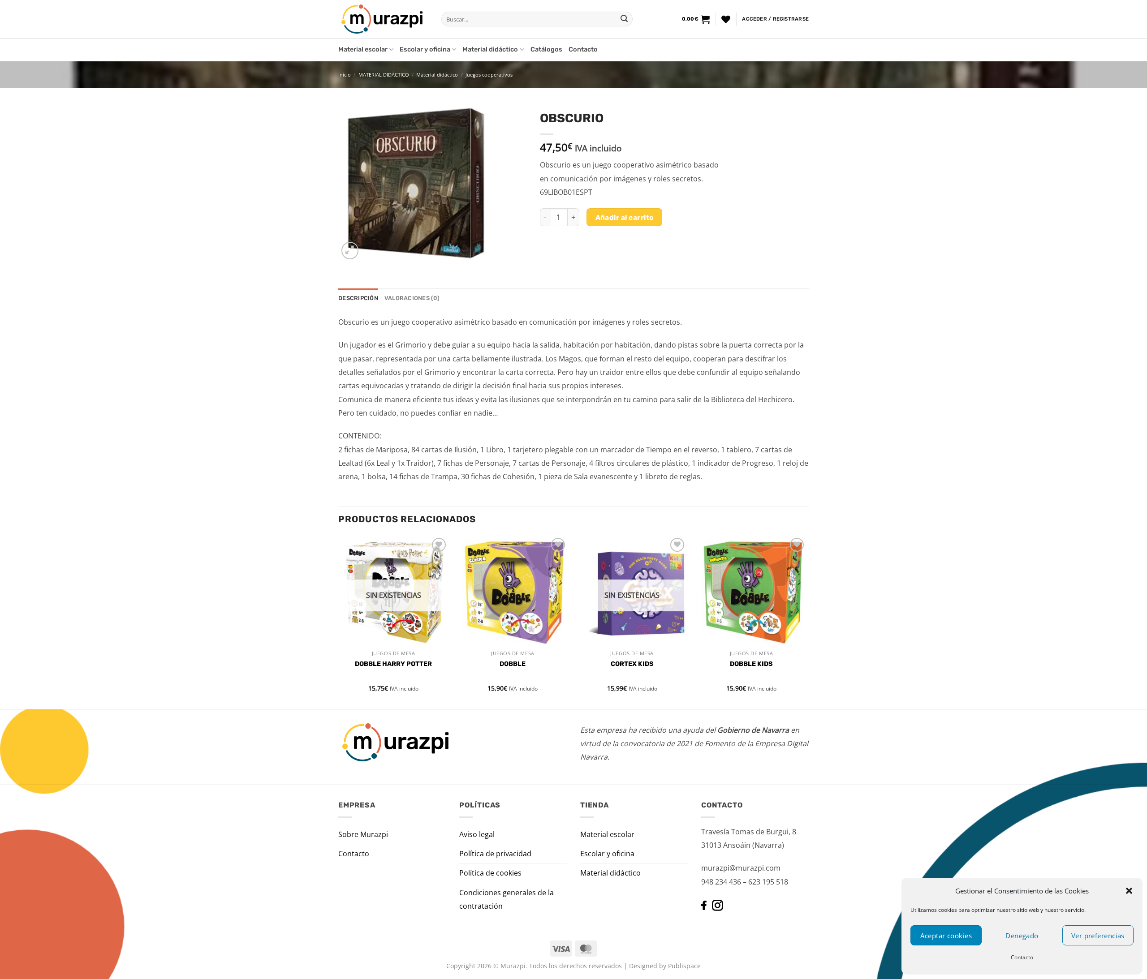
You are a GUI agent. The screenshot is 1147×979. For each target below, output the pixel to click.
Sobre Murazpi (363, 834)
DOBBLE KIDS (751, 664)
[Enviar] (624, 19)
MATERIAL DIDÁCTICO (383, 74)
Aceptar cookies (946, 935)
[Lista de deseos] (725, 19)
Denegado (1022, 935)
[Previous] (338, 621)
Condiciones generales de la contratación (506, 899)
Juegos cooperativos (489, 74)
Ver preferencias (1098, 935)
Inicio (344, 74)
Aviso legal (477, 834)
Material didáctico (490, 49)
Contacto (1022, 957)
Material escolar (363, 49)
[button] (1129, 890)
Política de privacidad (495, 854)
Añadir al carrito (624, 217)
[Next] (806, 621)
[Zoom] (350, 250)
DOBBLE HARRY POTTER (393, 664)
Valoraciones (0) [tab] (412, 298)
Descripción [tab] (358, 298)
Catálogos (546, 49)
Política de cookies (490, 873)
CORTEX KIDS (632, 664)
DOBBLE (513, 664)
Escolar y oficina (425, 49)
